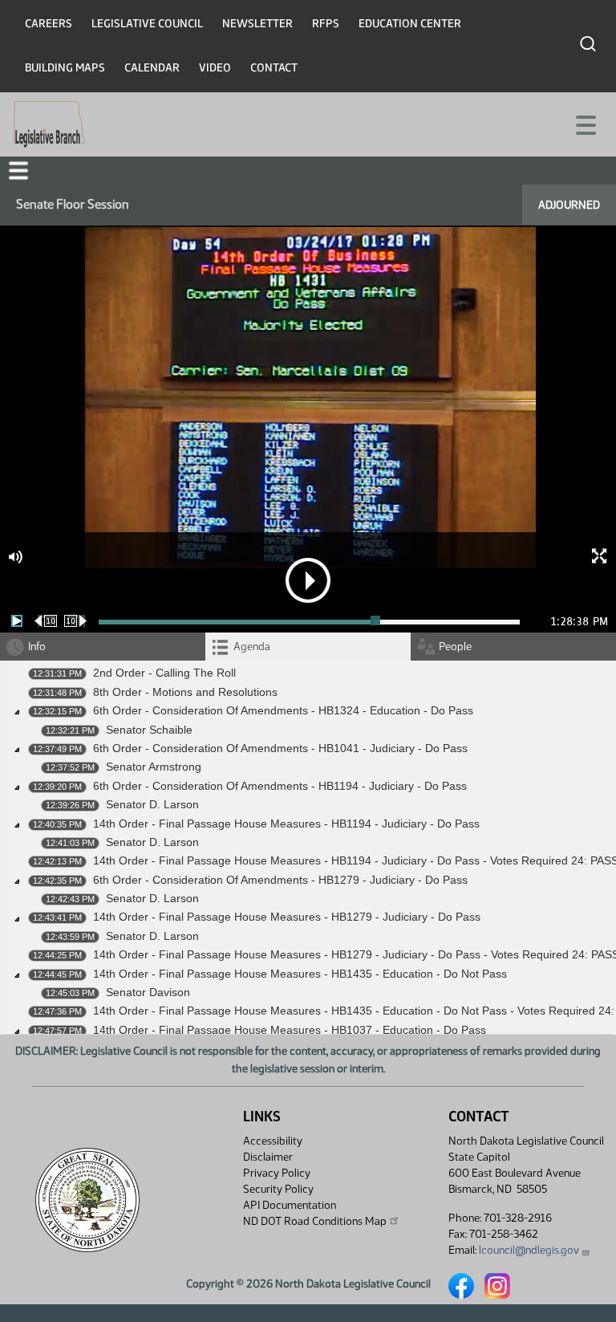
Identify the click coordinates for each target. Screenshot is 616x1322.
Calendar (152, 68)
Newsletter (257, 24)
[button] (18, 171)
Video (215, 68)
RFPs (325, 24)
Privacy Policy (276, 1173)
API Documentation (289, 1205)
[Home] (49, 124)
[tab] (308, 647)
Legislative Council (147, 24)
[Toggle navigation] (585, 124)
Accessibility (272, 1141)
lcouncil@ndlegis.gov (529, 1250)
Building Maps (65, 68)
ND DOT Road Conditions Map (315, 1221)
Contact (274, 68)
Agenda (251, 646)
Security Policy (278, 1189)
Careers (48, 24)
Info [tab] (37, 646)
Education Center (410, 24)
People (455, 646)
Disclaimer (268, 1157)
